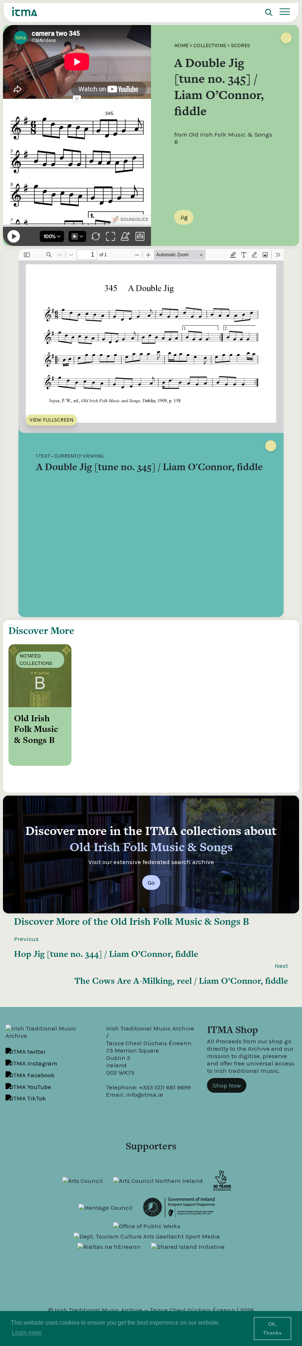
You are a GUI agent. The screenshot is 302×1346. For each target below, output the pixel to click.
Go (151, 882)
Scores (240, 45)
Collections (209, 45)
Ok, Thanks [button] (272, 1328)
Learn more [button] (27, 1332)
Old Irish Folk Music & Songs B (179, 921)
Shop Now (227, 1085)
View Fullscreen (51, 420)
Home (181, 45)
